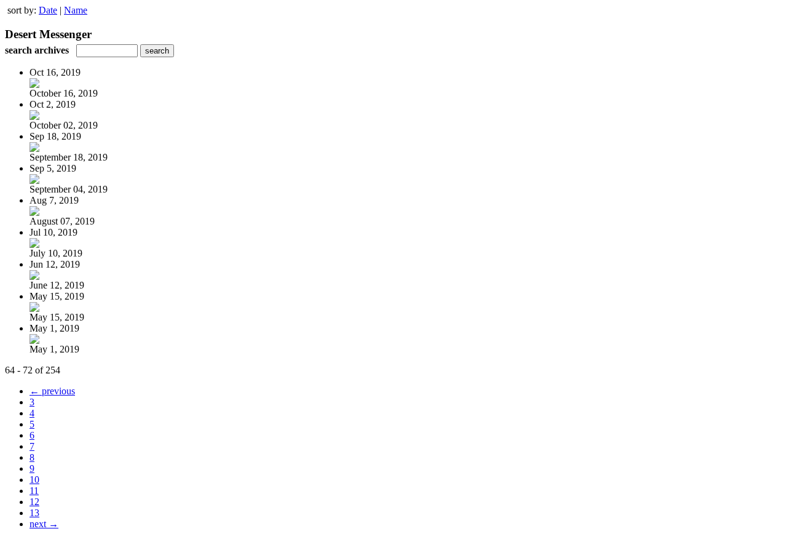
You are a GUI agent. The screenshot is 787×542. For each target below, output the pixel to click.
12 (34, 501)
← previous (52, 391)
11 (34, 490)
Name (75, 10)
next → (44, 524)
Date (48, 10)
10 (34, 479)
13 (34, 513)
